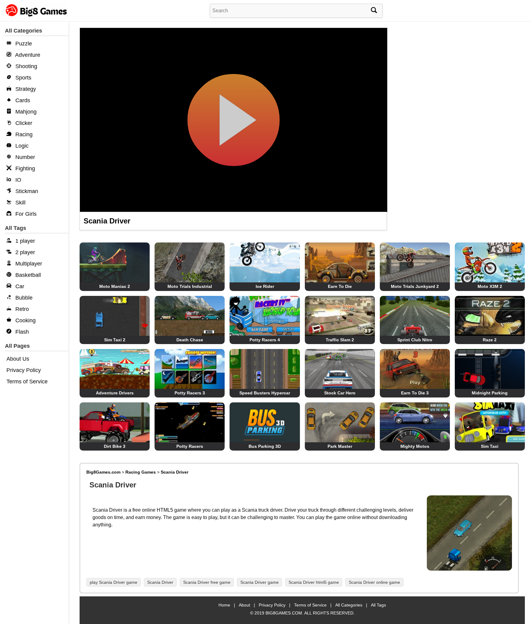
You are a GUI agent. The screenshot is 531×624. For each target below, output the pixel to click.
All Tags (378, 605)
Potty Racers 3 (190, 392)
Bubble (23, 298)
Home (224, 605)
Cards (22, 100)
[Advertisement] (458, 74)
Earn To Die (340, 286)
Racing (23, 134)
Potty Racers (189, 446)
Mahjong (25, 112)
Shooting (25, 66)
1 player (24, 241)
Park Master (340, 446)
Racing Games (140, 472)
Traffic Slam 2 (340, 339)
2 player (24, 252)
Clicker (23, 123)
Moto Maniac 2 (114, 286)
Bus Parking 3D (265, 446)
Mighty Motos (414, 446)
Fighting (24, 168)
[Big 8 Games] (35, 16)
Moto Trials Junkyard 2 (415, 286)
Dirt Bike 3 (114, 446)
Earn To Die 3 (415, 392)
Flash (21, 332)
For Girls (25, 214)
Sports (22, 78)
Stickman (26, 191)
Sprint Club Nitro (414, 339)
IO (17, 180)
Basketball (27, 275)
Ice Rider (265, 286)
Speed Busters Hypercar (264, 392)
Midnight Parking (490, 392)
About (244, 605)
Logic (21, 146)
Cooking (25, 320)
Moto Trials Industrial (189, 286)
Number (24, 157)
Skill (20, 203)
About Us (17, 359)
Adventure (27, 55)
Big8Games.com (103, 472)
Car (19, 286)
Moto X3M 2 (490, 286)
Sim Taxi (489, 446)
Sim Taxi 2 (114, 339)
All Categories (348, 605)
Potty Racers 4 (265, 339)
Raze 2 (490, 339)
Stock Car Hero (340, 392)
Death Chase (189, 339)
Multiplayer (28, 264)
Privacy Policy (23, 370)
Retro (21, 309)
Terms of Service (27, 381)
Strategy (25, 89)
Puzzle (23, 44)
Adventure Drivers (115, 392)
